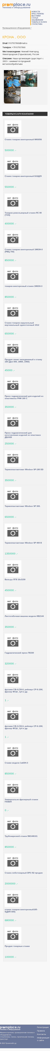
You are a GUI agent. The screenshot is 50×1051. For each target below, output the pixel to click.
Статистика (37, 24)
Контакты (41, 1034)
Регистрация (43, 1027)
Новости (36, 12)
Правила (41, 1030)
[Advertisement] (25, 993)
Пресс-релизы (38, 14)
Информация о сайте (43, 1038)
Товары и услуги (39, 22)
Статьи (35, 18)
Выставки (36, 16)
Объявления (37, 20)
